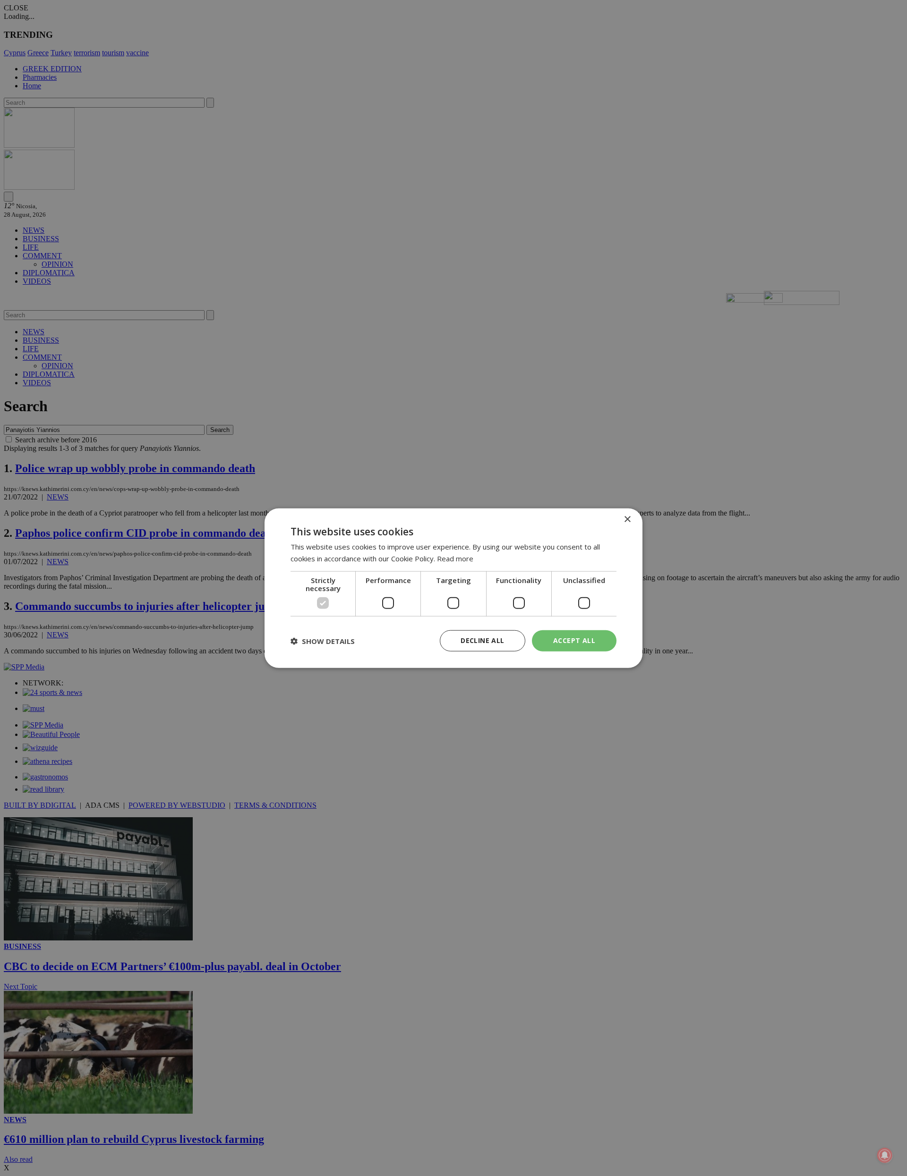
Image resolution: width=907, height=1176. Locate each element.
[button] (323, 640)
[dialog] (453, 588)
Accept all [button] (574, 640)
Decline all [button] (482, 640)
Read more (455, 558)
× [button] (627, 519)
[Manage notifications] (884, 1155)
